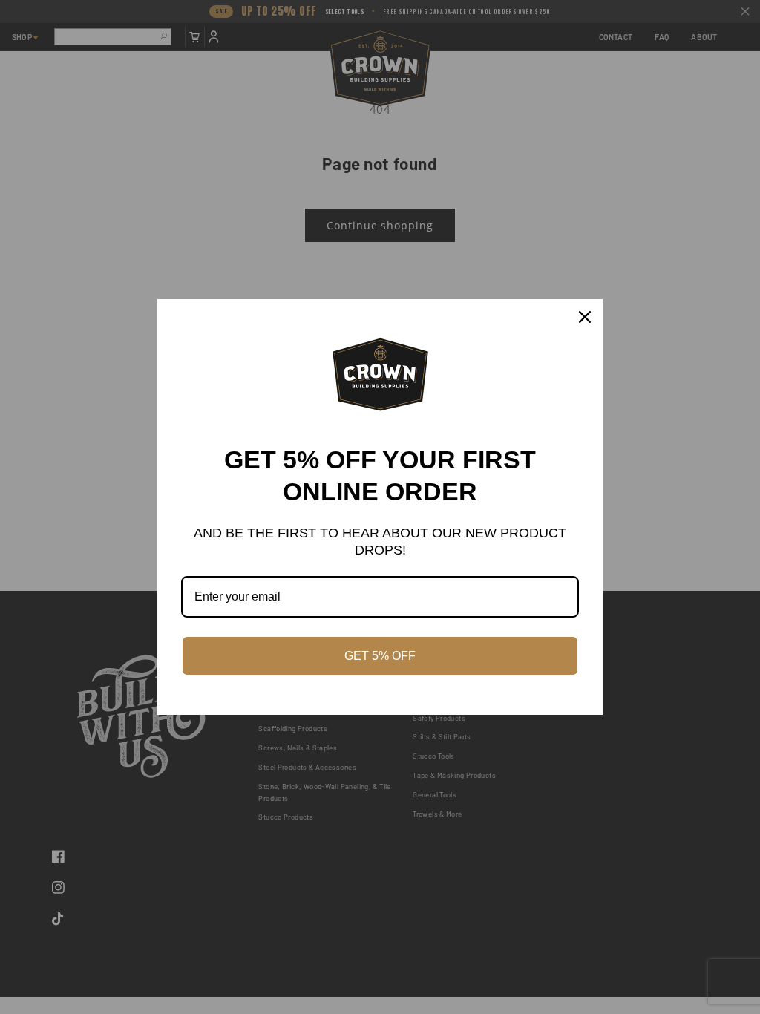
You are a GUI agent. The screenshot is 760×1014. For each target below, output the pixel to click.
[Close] (585, 317)
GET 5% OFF (380, 656)
